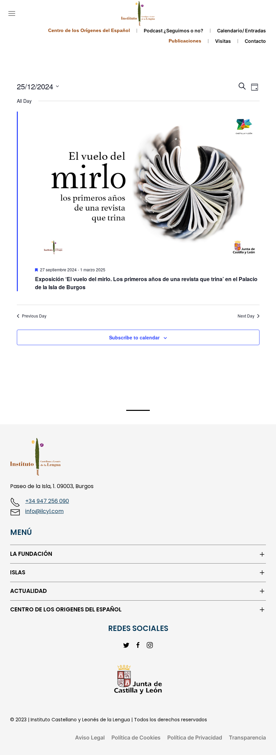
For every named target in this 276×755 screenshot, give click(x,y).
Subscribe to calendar (134, 337)
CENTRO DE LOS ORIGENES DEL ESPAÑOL (66, 609)
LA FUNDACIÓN (31, 554)
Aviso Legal (90, 737)
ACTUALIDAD (28, 591)
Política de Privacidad (194, 737)
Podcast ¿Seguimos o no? (173, 30)
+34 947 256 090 (47, 501)
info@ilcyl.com (44, 511)
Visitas (223, 41)
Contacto (255, 41)
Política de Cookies (136, 737)
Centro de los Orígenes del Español (89, 30)
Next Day (246, 316)
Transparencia (247, 737)
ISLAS (17, 572)
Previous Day (34, 316)
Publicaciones (185, 40)
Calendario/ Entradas (241, 30)
